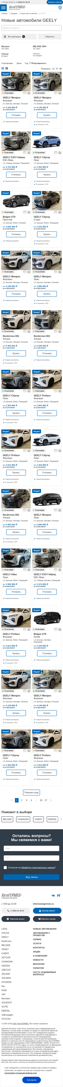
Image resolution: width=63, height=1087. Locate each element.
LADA (4, 929)
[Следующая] (50, 800)
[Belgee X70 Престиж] (16, 200)
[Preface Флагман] (47, 379)
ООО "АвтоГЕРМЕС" (20, 1024)
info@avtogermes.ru (43, 904)
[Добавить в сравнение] (29, 92)
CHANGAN (7, 961)
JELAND (5, 974)
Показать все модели (37, 54)
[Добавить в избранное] (25, 92)
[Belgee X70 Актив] (47, 618)
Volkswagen (7, 1015)
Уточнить (16, 115)
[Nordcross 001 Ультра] (16, 320)
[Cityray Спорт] (47, 200)
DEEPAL (5, 1010)
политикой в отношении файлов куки (21, 1073)
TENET (5, 949)
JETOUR (5, 957)
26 (41, 800)
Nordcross (6, 941)
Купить (47, 115)
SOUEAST (6, 1002)
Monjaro (5, 47)
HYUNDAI (6, 982)
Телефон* (7, 854)
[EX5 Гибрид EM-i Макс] (16, 141)
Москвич (5, 998)
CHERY (5, 953)
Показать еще (31, 792)
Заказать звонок (55, 2)
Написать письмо (48, 919)
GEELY (5, 937)
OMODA (5, 965)
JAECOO (6, 970)
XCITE (4, 1006)
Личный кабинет (48, 911)
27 (46, 800)
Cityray (4, 55)
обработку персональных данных (38, 867)
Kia (3, 986)
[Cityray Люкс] (47, 141)
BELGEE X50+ (40, 47)
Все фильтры (16, 36)
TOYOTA (5, 1019)
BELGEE (5, 945)
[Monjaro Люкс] (47, 260)
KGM (4, 990)
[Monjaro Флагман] (16, 81)
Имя (5, 844)
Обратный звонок (17, 919)
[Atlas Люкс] (16, 558)
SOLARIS (6, 978)
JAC (3, 994)
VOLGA (5, 933)
